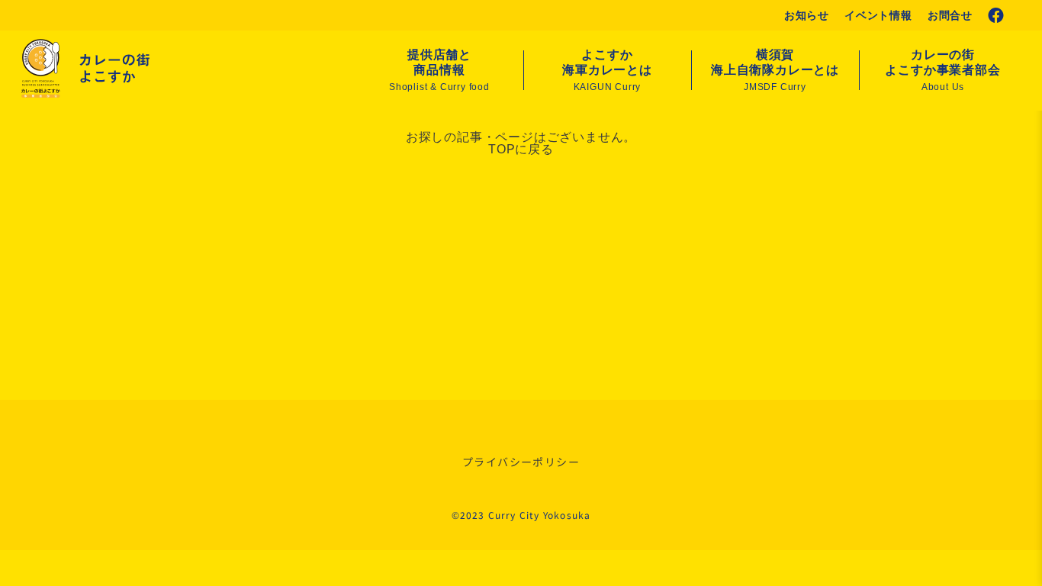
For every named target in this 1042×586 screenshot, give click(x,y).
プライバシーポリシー (521, 461)
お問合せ (950, 15)
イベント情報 (878, 15)
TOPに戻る (521, 149)
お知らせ (806, 15)
